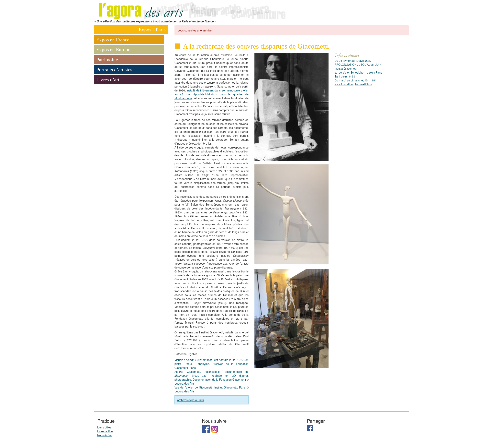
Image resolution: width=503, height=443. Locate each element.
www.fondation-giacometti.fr (352, 84)
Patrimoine (107, 59)
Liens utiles (104, 427)
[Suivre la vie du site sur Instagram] (214, 429)
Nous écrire (104, 435)
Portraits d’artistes (114, 69)
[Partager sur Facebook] (310, 428)
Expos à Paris (152, 29)
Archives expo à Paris (190, 400)
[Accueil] (191, 9)
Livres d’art (107, 79)
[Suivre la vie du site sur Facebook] (206, 429)
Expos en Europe (113, 49)
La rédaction (105, 431)
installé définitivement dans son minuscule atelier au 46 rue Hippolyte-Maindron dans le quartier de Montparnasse (211, 94)
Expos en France (112, 39)
